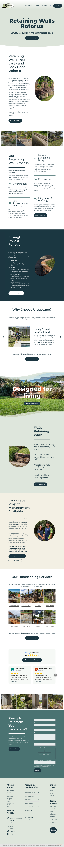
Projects (52, 795)
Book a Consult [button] (32, 38)
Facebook (12, 831)
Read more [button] (14, 681)
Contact (52, 797)
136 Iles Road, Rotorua (12, 826)
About (51, 793)
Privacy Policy (36, 766)
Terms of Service (44, 766)
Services (52, 792)
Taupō (51, 813)
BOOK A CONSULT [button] (53, 830)
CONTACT (57, 6)
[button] (8, 675)
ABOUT (37, 6)
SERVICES (28, 6)
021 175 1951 (12, 821)
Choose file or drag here (44, 754)
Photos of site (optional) (39, 747)
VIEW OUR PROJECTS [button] (16, 293)
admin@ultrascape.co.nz (16, 818)
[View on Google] (12, 669)
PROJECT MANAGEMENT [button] (17, 556)
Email (35, 727)
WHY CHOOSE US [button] (40, 484)
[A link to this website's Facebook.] (50, 5)
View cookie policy (57, 845)
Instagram (12, 834)
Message (36, 732)
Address (36, 741)
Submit (37, 770)
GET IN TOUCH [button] (14, 749)
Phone (35, 722)
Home (51, 790)
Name (35, 717)
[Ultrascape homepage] (8, 5)
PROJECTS (44, 6)
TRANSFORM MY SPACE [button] (32, 403)
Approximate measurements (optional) (43, 760)
